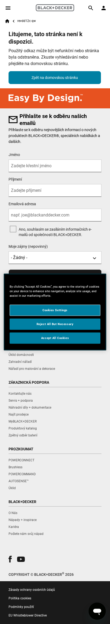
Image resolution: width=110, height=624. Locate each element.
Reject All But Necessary (55, 324)
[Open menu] (8, 8)
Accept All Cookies (55, 338)
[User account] (103, 8)
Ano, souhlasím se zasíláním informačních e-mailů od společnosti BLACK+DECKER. (55, 232)
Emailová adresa (22, 204)
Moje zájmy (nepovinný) (28, 246)
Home (7, 21)
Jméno (14, 155)
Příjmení (15, 179)
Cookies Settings (55, 310)
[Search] (90, 8)
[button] (10, 559)
